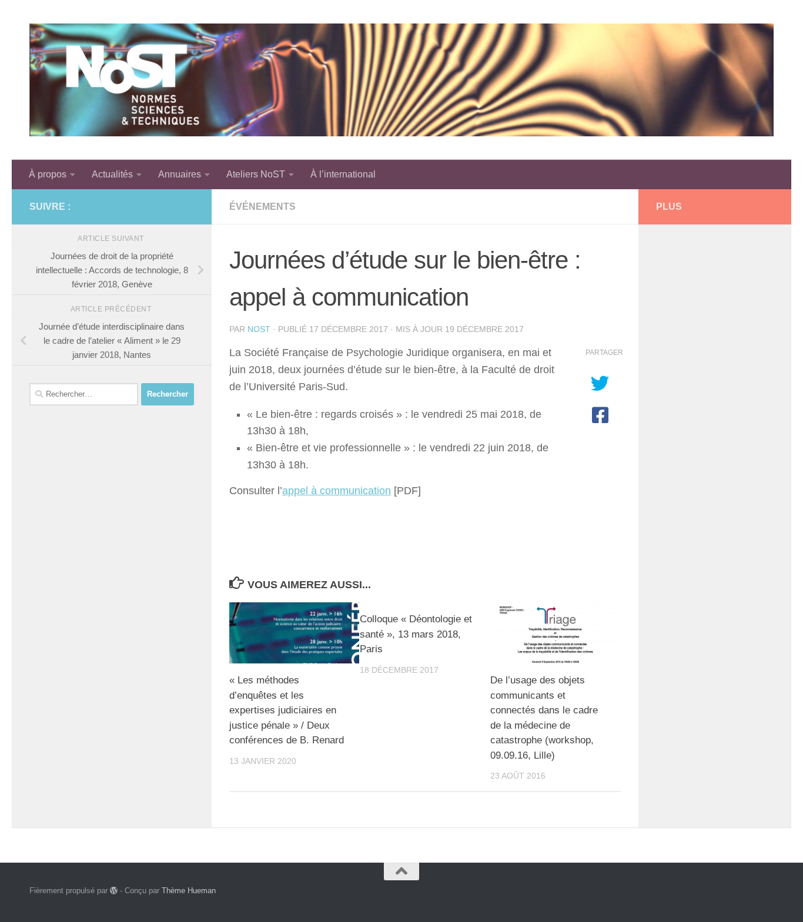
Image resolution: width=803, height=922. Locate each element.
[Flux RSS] (168, 206)
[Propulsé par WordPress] (114, 890)
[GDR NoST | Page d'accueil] (401, 80)
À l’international (343, 174)
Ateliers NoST (255, 174)
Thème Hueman (189, 890)
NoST (258, 329)
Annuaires (179, 174)
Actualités (112, 174)
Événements (262, 207)
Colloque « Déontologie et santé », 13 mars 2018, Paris (416, 634)
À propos (47, 174)
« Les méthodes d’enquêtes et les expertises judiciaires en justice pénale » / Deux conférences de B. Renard (286, 710)
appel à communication (336, 491)
